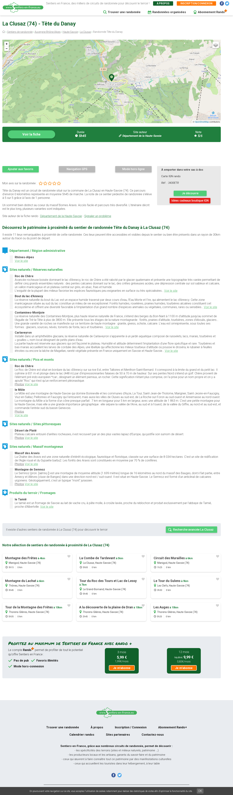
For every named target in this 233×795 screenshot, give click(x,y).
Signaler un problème (97, 216)
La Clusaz (85, 31)
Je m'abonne (122, 668)
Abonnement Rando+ (172, 727)
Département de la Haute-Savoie (142, 135)
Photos (19, 384)
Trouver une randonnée (124, 12)
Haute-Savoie (70, 31)
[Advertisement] (111, 154)
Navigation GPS (77, 169)
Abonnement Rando (211, 12)
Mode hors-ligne (133, 169)
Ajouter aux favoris (20, 169)
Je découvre (190, 193)
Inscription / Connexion (131, 727)
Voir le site (21, 261)
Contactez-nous (153, 734)
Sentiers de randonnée (20, 31)
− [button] (7, 48)
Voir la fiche (31, 134)
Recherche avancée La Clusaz (193, 529)
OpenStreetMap (202, 121)
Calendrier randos (81, 734)
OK (200, 791)
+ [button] (7, 44)
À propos (163, 3)
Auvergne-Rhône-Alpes (48, 31)
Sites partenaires (118, 734)
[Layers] (215, 45)
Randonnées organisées (169, 12)
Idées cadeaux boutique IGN (190, 200)
